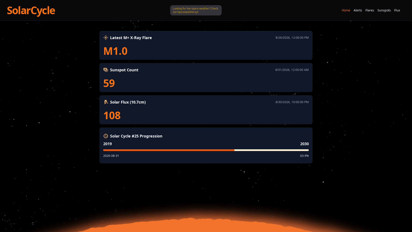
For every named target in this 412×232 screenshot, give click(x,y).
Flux (397, 10)
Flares (369, 10)
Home (346, 10)
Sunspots (384, 10)
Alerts (358, 10)
